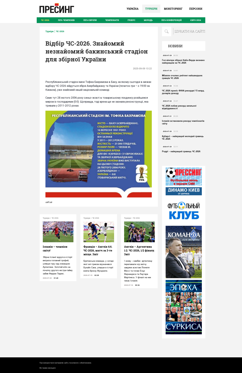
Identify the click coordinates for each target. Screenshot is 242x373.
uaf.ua (48, 202)
